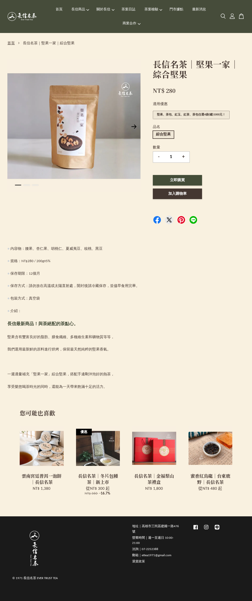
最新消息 (199, 9)
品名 (156, 127)
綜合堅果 (163, 134)
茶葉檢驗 (151, 9)
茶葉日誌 (128, 9)
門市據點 (176, 9)
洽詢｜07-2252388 (145, 549)
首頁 (59, 9)
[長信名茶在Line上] (217, 529)
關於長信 (103, 9)
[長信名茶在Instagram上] (206, 529)
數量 (156, 147)
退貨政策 (138, 561)
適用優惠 (160, 104)
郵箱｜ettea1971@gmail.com (151, 555)
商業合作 (129, 23)
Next (134, 127)
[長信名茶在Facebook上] (195, 529)
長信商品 (78, 9)
